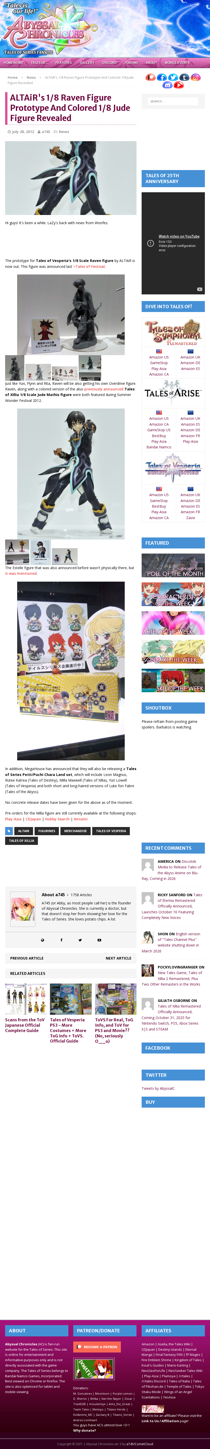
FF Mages (193, 1354)
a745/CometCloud (140, 1444)
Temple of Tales (179, 1386)
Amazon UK (190, 357)
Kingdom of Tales (188, 1360)
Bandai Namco (158, 447)
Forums (131, 63)
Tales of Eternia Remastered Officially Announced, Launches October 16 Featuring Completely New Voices (172, 906)
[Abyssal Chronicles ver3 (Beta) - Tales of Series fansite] (105, 29)
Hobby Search (57, 819)
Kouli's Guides (153, 1365)
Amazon (148, 1344)
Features (64, 63)
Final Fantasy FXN (169, 1354)
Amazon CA (159, 374)
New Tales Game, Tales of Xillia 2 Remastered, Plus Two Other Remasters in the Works (172, 978)
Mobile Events (177, 63)
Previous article (27, 958)
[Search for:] (173, 101)
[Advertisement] (98, 242)
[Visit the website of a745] (42, 940)
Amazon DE (190, 362)
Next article (118, 958)
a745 (46, 131)
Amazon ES (190, 368)
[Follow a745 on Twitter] (80, 940)
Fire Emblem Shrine (156, 1360)
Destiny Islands (170, 1349)
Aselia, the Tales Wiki (174, 1344)
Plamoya (168, 1376)
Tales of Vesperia (111, 831)
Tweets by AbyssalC (158, 1088)
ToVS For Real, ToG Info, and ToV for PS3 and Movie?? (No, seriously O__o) (114, 1030)
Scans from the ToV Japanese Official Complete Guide (25, 1025)
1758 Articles (81, 894)
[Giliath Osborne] (148, 1006)
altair (23, 831)
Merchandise (75, 831)
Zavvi (190, 517)
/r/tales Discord (154, 1381)
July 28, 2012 (23, 131)
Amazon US (159, 357)
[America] (148, 868)
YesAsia (169, 1397)
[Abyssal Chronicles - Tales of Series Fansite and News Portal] (153, 1410)
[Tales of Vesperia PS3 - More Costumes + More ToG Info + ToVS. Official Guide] (71, 1011)
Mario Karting (177, 1365)
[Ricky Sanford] (148, 901)
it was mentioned (21, 573)
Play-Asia (13, 819)
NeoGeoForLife (153, 1370)
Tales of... (39, 63)
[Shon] (148, 940)
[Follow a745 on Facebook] (61, 940)
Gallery (87, 63)
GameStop (159, 362)
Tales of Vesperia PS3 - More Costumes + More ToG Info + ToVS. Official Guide (68, 1030)
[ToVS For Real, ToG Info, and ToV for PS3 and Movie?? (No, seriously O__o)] (116, 1011)
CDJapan (33, 819)
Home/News (13, 63)
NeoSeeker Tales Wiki (186, 1370)
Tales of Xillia (21, 841)
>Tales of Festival (89, 266)
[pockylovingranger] (148, 973)
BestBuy (159, 435)
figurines (46, 831)
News (64, 131)
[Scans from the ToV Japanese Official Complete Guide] (26, 1011)
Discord (109, 63)
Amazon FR (190, 435)
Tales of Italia (179, 1381)
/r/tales (184, 1376)
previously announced (103, 389)
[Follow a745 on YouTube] (99, 940)
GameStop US (159, 429)
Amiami (81, 819)
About (151, 63)
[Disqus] (70, 1113)
